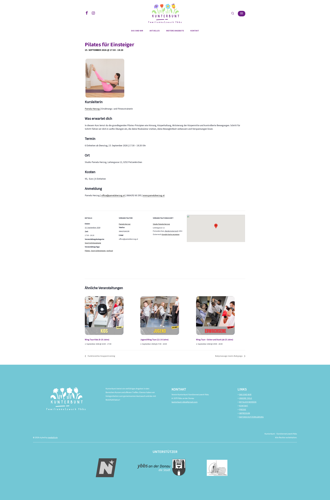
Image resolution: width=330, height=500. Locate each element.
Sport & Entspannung (93, 243)
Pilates (87, 250)
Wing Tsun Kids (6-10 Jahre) (97, 339)
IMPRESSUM (244, 413)
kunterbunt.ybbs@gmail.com (184, 402)
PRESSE (242, 409)
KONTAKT (243, 405)
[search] (232, 13)
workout (109, 250)
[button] (241, 13)
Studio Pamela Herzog (161, 224)
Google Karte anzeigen (170, 234)
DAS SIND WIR (245, 394)
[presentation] (109, 315)
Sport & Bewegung (98, 250)
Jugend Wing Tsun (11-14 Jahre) (154, 339)
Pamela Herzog (92, 108)
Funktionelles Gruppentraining (101, 356)
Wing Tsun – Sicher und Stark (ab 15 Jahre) (214, 339)
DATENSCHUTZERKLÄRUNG (251, 417)
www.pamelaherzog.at (154, 195)
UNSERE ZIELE (245, 398)
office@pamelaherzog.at (113, 195)
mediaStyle (53, 437)
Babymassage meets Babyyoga (229, 356)
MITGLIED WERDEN (247, 402)
